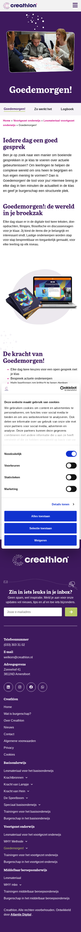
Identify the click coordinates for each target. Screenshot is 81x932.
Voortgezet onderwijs (26, 120)
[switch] (71, 465)
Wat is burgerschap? (17, 713)
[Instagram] (19, 687)
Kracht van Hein (14, 791)
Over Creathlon (14, 720)
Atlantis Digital (21, 914)
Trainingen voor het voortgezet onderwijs (31, 855)
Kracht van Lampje (16, 784)
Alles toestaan (40, 516)
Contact (9, 734)
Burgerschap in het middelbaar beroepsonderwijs (37, 898)
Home (6, 120)
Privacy (9, 747)
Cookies (9, 754)
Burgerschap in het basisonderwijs (27, 818)
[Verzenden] (71, 611)
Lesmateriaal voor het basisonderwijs (28, 770)
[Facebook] (31, 687)
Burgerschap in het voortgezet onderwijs (30, 861)
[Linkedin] (8, 687)
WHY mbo (11, 884)
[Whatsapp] (42, 687)
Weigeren (40, 540)
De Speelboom (14, 798)
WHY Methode (13, 841)
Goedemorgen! (14, 848)
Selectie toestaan (40, 528)
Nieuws (9, 727)
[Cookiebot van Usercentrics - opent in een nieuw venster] (60, 388)
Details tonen (60, 504)
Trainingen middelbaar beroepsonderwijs (31, 891)
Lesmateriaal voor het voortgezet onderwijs (32, 834)
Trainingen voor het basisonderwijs (27, 811)
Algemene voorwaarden (20, 741)
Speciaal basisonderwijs (20, 804)
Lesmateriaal (12, 877)
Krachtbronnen (14, 777)
